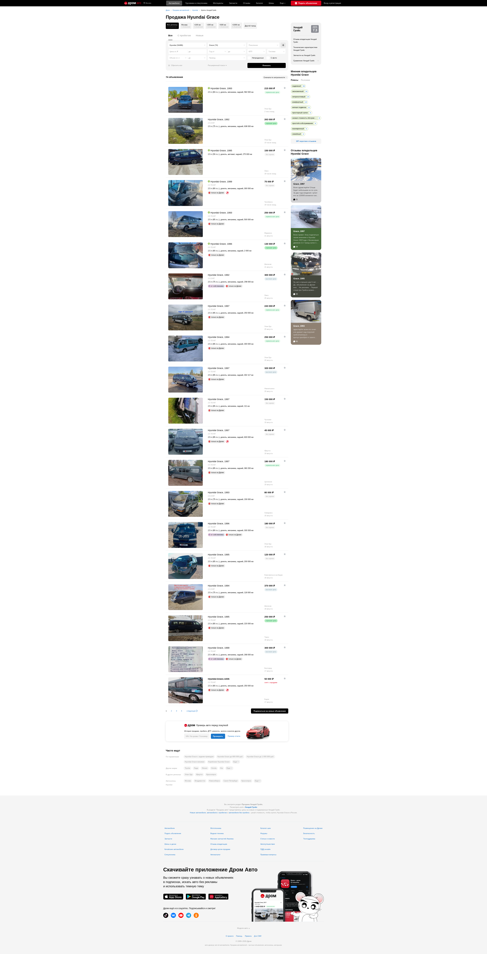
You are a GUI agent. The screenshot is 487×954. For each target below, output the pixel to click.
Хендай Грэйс (297, 29)
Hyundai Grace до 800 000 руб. (230, 757)
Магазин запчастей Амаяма (221, 839)
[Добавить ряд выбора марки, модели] (283, 45)
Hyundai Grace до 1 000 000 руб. (260, 757)
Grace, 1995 (299, 278)
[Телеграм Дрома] (188, 915)
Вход (332, 3)
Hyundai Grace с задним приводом (199, 757)
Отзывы (246, 3)
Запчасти (233, 3)
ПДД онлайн (265, 849)
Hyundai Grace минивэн (194, 762)
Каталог (259, 3)
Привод (212, 58)
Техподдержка (309, 839)
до (229, 51)
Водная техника (217, 833)
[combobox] (187, 45)
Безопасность (309, 833)
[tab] (170, 37)
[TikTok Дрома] (165, 915)
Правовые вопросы (268, 855)
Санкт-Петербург (231, 781)
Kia (221, 768)
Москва (148, 3)
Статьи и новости (267, 839)
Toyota (187, 768)
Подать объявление (172, 833)
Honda (213, 768)
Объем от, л (174, 58)
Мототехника (215, 828)
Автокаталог (215, 855)
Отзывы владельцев (218, 844)
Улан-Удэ (188, 774)
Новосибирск (214, 781)
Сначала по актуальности (274, 77)
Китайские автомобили (174, 849)
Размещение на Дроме (313, 828)
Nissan (204, 768)
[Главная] (132, 3)
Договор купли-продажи (220, 849)
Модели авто (242, 928)
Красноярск (211, 774)
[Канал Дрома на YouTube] (181, 915)
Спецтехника (169, 855)
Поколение (253, 45)
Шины (271, 3)
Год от (211, 51)
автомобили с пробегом (217, 813)
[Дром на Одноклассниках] (196, 915)
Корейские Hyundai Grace (219, 762)
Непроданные (258, 58)
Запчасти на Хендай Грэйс (304, 55)
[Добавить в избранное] (285, 88)
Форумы (263, 833)
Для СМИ (257, 936)
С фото (274, 58)
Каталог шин (265, 828)
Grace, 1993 (299, 326)
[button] (236, 762)
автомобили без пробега (239, 813)
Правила (248, 936)
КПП (250, 51)
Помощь (239, 936)
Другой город (250, 26)
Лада (196, 768)
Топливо (271, 51)
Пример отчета (234, 736)
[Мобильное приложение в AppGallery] (218, 897)
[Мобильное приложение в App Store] (173, 897)
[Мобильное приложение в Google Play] (196, 897)
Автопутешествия (267, 844)
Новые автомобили (198, 813)
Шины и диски (170, 844)
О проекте (229, 936)
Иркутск (199, 774)
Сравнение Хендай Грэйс (304, 61)
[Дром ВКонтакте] (173, 915)
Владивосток (200, 781)
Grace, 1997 (299, 184)
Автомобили (174, 3)
